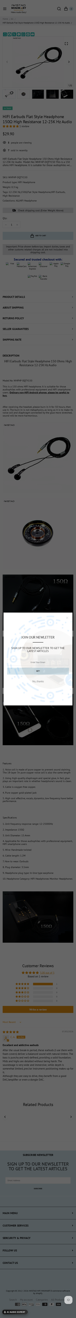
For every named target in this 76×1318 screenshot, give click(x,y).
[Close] (67, 618)
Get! (38, 671)
